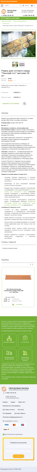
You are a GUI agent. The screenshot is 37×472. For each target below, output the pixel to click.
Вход (27, 5)
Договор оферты (19, 413)
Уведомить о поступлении (11, 103)
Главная (5, 402)
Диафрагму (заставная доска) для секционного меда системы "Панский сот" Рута (19, 203)
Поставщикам (7, 413)
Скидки (13, 402)
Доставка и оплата (9, 409)
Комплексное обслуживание (11, 406)
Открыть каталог (11, 18)
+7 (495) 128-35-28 (10, 393)
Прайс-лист (22, 402)
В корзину (19, 304)
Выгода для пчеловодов (9, 1)
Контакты (21, 409)
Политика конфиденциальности (13, 417)
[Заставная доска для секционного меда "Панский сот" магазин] (18, 278)
